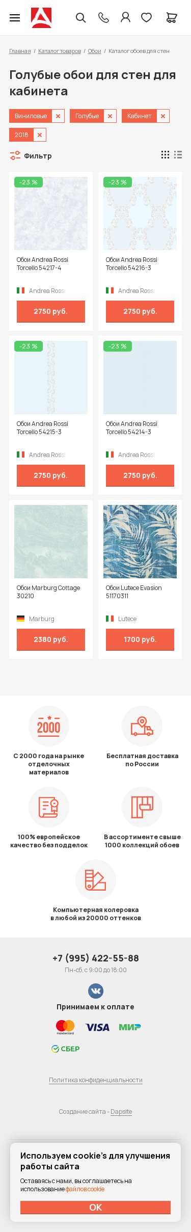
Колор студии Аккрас (41, 18)
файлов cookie (85, 1189)
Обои (94, 51)
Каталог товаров (59, 51)
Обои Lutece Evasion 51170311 (134, 592)
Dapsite (121, 1111)
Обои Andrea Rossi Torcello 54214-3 (131, 428)
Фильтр (38, 155)
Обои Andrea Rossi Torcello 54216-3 (131, 264)
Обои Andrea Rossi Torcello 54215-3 (42, 428)
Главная (20, 51)
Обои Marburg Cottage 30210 (48, 592)
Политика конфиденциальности (96, 1080)
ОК (95, 1207)
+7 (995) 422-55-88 (95, 958)
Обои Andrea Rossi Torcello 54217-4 (42, 264)
